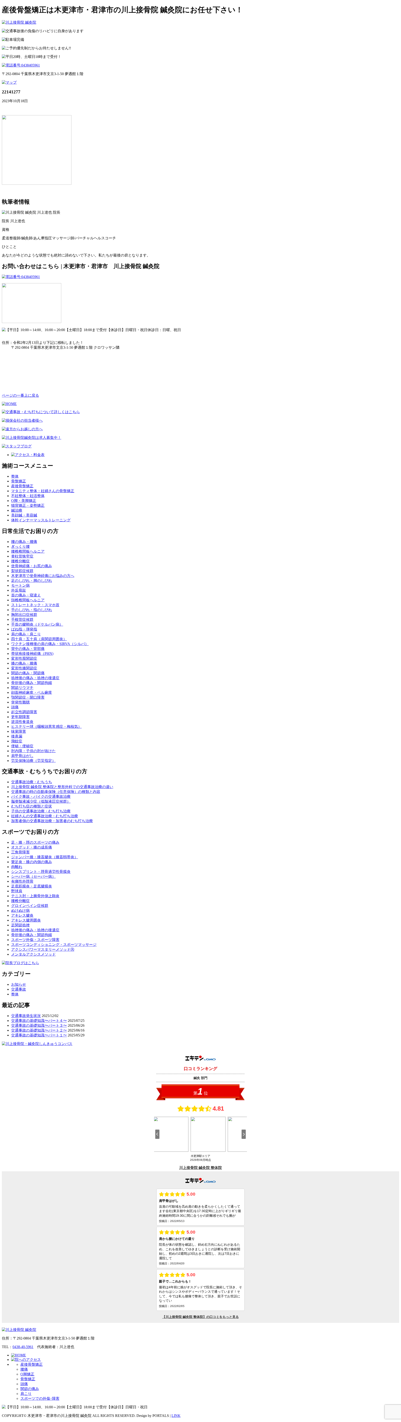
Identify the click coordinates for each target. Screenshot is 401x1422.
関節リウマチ (22, 688)
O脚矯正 (27, 1374)
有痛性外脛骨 (22, 881)
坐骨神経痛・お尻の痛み (31, 566)
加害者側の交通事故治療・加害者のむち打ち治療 (52, 821)
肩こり (26, 1394)
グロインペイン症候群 (29, 906)
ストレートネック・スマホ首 (35, 605)
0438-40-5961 (23, 1347)
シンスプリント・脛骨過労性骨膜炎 (41, 872)
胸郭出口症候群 (24, 615)
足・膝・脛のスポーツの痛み (35, 842)
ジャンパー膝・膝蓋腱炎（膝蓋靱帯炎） (44, 857)
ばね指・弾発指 (24, 629)
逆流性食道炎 (22, 722)
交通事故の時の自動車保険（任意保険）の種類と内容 (55, 792)
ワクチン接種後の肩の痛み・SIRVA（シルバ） (50, 644)
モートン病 (20, 585)
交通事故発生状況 (26, 1016)
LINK (176, 1416)
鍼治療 (16, 510)
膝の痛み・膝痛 (24, 663)
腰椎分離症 (20, 561)
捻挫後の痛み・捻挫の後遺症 (35, 678)
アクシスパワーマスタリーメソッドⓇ (42, 949)
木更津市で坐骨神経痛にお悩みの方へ (42, 576)
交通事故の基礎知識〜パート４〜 (39, 1021)
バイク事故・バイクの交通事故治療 (41, 796)
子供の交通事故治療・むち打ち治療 (41, 811)
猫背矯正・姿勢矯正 (28, 505)
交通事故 (18, 989)
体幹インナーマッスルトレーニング (41, 520)
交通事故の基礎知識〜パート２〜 (39, 1030)
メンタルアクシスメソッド (33, 954)
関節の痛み (29, 1389)
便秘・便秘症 (22, 746)
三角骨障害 (20, 852)
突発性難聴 (20, 702)
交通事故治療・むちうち (31, 782)
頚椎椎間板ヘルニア (28, 600)
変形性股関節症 (24, 658)
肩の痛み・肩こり (26, 634)
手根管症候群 (22, 619)
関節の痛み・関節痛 (28, 673)
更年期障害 (20, 717)
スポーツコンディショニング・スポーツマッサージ (54, 945)
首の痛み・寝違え (26, 595)
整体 (15, 476)
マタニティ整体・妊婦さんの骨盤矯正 (42, 491)
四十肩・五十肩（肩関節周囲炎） (39, 639)
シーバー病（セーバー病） (33, 876)
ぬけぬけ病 (20, 910)
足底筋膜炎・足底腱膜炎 (31, 886)
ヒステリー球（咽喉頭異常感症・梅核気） (46, 726)
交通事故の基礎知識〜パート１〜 (39, 1035)
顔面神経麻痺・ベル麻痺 (31, 692)
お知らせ (18, 984)
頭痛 (15, 707)
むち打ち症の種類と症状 (31, 806)
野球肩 (16, 891)
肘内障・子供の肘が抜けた (33, 751)
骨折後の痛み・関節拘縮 (31, 683)
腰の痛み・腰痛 (24, 542)
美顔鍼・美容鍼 (24, 515)
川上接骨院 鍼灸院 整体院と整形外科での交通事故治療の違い (62, 787)
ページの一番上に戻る (20, 395)
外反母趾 (18, 590)
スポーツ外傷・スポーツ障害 (35, 940)
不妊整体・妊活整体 (28, 496)
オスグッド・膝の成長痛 (31, 847)
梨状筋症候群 (22, 571)
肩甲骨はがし (22, 756)
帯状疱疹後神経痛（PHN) (32, 654)
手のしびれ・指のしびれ (31, 610)
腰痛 (24, 1369)
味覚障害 (18, 731)
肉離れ (16, 867)
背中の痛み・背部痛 (28, 649)
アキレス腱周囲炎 (26, 920)
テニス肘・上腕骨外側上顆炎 (35, 896)
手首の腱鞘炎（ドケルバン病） (37, 624)
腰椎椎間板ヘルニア (28, 551)
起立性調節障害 (24, 712)
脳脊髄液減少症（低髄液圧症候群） (41, 801)
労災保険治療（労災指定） (33, 761)
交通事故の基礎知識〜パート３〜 (39, 1025)
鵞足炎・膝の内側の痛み (31, 862)
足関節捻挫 (20, 925)
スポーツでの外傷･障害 (39, 1398)
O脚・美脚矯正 (23, 501)
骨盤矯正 (18, 481)
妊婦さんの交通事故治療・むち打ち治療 (44, 816)
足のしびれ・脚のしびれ (31, 581)
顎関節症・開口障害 (28, 697)
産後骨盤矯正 (22, 486)
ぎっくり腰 (20, 546)
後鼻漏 (16, 736)
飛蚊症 (16, 741)
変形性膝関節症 (24, 668)
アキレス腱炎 (22, 915)
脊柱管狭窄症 (22, 556)
